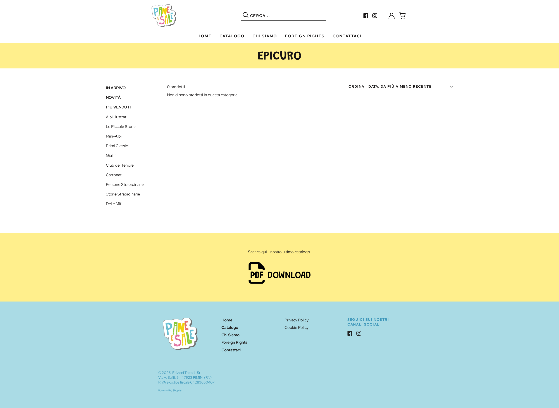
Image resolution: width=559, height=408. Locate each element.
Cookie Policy (297, 327)
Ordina (356, 86)
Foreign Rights (304, 35)
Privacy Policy (297, 320)
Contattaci (347, 35)
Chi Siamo (264, 35)
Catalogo (232, 35)
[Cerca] (245, 15)
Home (204, 35)
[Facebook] (365, 15)
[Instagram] (374, 15)
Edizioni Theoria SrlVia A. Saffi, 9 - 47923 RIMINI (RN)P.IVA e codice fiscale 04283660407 (186, 377)
